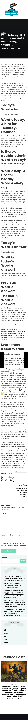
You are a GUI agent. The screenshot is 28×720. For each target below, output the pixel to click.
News (5, 639)
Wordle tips (13, 432)
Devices (6, 633)
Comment (4, 513)
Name (3, 535)
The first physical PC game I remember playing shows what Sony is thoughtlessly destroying (14, 585)
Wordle (8, 66)
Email (12, 535)
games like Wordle (11, 455)
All (5, 630)
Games (6, 636)
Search (4, 558)
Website (21, 535)
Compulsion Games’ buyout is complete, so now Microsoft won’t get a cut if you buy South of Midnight (14, 578)
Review (6, 642)
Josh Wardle (16, 444)
